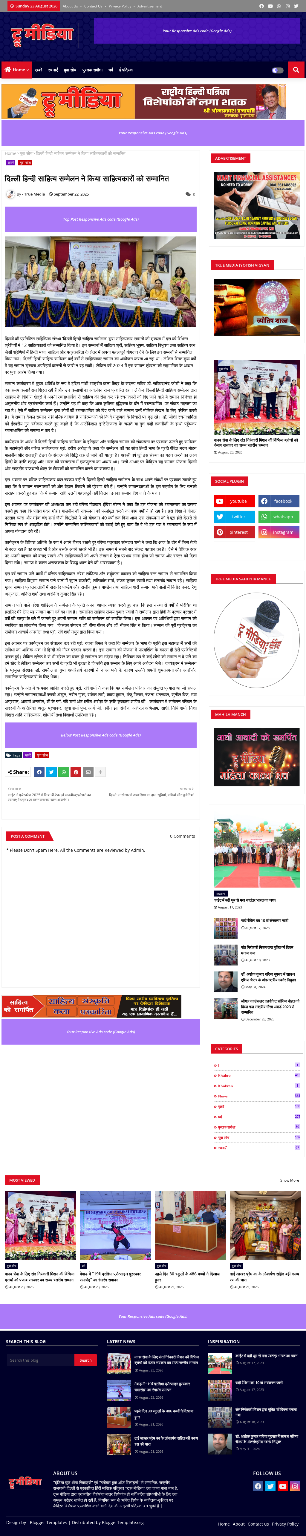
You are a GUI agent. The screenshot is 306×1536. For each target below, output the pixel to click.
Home (19, 70)
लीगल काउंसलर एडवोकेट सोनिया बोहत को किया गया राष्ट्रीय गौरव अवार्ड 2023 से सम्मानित (270, 1006)
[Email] (88, 772)
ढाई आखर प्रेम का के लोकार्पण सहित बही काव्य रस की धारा (264, 1277)
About (239, 1524)
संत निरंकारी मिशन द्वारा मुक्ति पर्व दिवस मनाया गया (267, 950)
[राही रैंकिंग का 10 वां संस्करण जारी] (226, 928)
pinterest (239, 532)
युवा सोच (70, 70)
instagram (283, 532)
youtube (238, 501)
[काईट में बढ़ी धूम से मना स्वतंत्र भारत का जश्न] (257, 849)
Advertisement (149, 6)
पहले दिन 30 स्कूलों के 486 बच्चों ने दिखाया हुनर (187, 1277)
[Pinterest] (76, 772)
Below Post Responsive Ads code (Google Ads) (101, 735)
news (259, 1096)
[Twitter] (51, 772)
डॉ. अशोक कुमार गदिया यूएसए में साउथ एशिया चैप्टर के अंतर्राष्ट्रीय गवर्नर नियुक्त (268, 976)
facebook (283, 501)
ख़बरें (38, 70)
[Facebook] (39, 772)
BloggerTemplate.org (123, 1522)
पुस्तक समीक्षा (92, 70)
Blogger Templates (48, 1522)
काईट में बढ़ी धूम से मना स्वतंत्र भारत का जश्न (245, 900)
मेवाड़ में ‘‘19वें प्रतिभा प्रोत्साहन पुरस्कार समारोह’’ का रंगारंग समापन (110, 1277)
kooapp (234, 548)
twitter (238, 516)
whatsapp (283, 516)
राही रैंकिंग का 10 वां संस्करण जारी (264, 920)
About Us (71, 6)
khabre (259, 1075)
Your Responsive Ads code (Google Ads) (197, 30)
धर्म (110, 70)
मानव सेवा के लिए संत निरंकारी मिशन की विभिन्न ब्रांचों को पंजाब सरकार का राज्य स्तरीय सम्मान (256, 443)
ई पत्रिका (126, 70)
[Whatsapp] (63, 772)
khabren (258, 1085)
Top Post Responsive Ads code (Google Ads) (101, 219)
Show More (289, 1180)
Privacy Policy (120, 6)
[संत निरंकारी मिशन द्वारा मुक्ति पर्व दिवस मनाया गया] (226, 955)
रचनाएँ (53, 70)
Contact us (93, 6)
